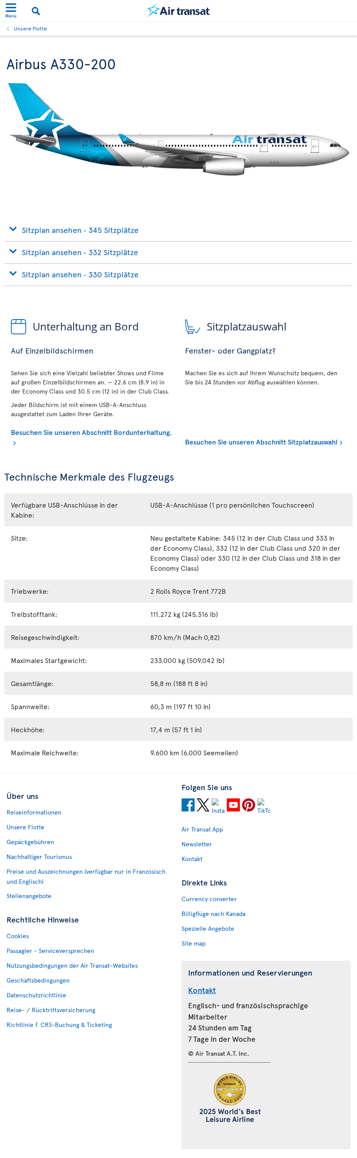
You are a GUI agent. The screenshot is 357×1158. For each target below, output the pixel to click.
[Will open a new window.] (188, 806)
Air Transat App (202, 829)
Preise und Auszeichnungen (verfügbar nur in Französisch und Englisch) (86, 876)
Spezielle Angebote (208, 928)
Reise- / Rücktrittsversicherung (51, 1010)
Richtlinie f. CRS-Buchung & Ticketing (59, 1024)
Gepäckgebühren (30, 842)
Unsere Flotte (30, 28)
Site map (193, 943)
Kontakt (192, 859)
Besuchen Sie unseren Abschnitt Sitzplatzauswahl (261, 441)
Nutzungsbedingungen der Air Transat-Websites (72, 965)
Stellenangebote (29, 896)
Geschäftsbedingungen (38, 980)
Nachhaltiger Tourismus (39, 856)
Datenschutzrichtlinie (36, 995)
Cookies (18, 936)
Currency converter (209, 899)
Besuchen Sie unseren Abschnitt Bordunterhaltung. (91, 432)
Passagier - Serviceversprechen (50, 950)
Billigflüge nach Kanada (214, 913)
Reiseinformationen (34, 812)
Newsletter (197, 844)
